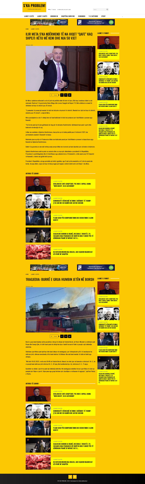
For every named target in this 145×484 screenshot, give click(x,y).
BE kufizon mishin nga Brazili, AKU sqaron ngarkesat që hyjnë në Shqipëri (73, 253)
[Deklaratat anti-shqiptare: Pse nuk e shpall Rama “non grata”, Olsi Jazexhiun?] (38, 183)
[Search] (107, 9)
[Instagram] (75, 477)
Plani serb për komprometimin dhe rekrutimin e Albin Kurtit (73, 219)
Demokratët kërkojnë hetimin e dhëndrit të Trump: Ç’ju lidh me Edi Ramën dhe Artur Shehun (72, 202)
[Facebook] (62, 95)
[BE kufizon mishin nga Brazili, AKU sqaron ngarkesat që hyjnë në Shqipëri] (38, 252)
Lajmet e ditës (35, 29)
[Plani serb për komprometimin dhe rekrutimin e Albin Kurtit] (38, 217)
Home (27, 29)
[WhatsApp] (69, 95)
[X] (65, 95)
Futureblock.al (83, 481)
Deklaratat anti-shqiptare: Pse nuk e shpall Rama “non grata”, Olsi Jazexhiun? (72, 185)
